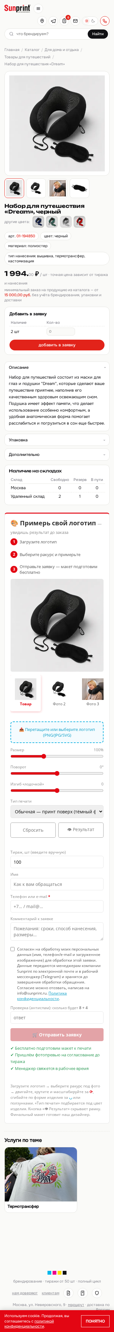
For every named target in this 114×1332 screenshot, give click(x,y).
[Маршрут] (42, 21)
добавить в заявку (57, 345)
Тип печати (21, 801)
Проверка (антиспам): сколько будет (49, 1007)
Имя (14, 874)
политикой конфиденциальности (29, 1324)
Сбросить (33, 830)
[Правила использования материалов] (83, 1293)
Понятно (95, 1321)
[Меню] (38, 8)
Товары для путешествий (27, 57)
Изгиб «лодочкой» (56, 784)
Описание (18, 367)
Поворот (56, 767)
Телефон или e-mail (30, 896)
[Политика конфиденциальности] (97, 1293)
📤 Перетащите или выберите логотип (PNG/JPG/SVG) (57, 732)
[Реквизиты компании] (68, 1293)
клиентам (50, 1293)
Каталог (32, 49)
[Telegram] (53, 21)
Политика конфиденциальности (42, 995)
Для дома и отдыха (62, 49)
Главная (11, 49)
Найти (98, 33)
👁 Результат (80, 829)
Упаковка (18, 440)
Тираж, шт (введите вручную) (38, 852)
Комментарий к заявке (31, 918)
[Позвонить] (105, 21)
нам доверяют (25, 1293)
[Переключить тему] (90, 20)
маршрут (76, 1304)
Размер (56, 749)
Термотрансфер (23, 1206)
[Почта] (75, 21)
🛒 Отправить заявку (57, 1035)
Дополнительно (24, 454)
